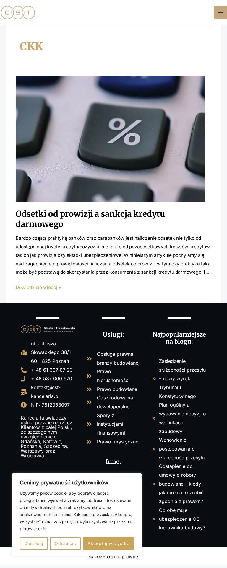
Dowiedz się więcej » (38, 286)
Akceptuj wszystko (108, 543)
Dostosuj (33, 543)
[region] (77, 514)
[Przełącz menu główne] (220, 12)
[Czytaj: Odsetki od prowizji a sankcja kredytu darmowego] (110, 138)
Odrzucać (65, 543)
